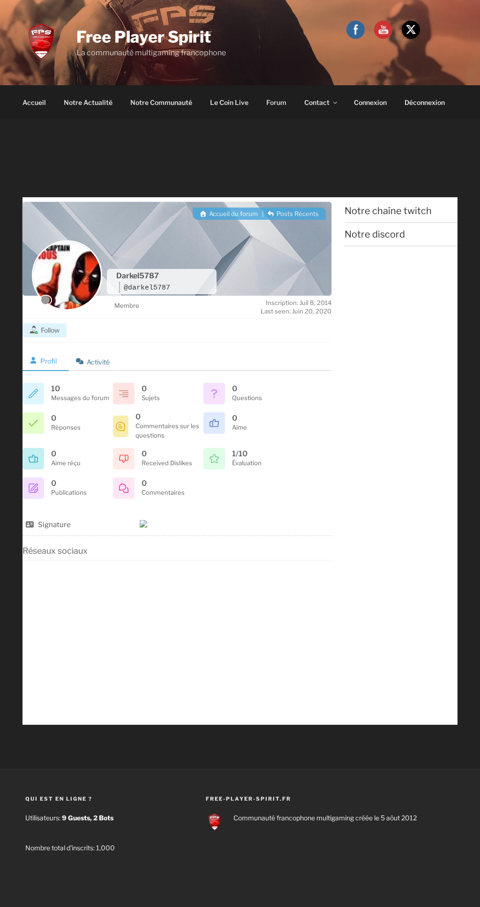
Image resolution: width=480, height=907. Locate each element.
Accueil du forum (232, 213)
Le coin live (229, 102)
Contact (317, 102)
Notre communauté (161, 102)
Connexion (370, 102)
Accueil (34, 102)
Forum (276, 102)
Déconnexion (425, 102)
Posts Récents (297, 213)
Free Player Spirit (143, 36)
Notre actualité (88, 102)
